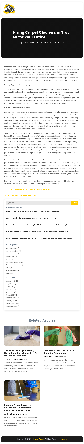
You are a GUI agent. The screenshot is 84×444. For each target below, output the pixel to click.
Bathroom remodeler (14, 265)
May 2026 (9, 289)
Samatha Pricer (29, 42)
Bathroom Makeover (13, 262)
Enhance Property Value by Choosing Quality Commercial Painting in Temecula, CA (37, 225)
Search (74, 203)
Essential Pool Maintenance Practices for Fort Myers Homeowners (31, 218)
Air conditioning (12, 251)
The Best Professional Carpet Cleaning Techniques (59, 351)
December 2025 (12, 303)
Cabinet (9, 273)
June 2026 (10, 287)
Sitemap (64, 439)
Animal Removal (12, 254)
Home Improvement (55, 42)
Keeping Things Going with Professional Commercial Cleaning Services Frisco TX (18, 408)
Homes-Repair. (38, 439)
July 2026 (9, 284)
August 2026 (10, 281)
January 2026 (11, 301)
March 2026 (10, 295)
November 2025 (12, 306)
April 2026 (9, 292)
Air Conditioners (12, 248)
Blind (8, 268)
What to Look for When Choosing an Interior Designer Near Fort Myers (32, 211)
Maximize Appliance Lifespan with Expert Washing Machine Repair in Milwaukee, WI (37, 232)
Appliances (10, 257)
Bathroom (9, 259)
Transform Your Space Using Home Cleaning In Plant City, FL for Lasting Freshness (20, 353)
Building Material (12, 271)
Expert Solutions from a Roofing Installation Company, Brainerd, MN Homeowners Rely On (39, 238)
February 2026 (11, 298)
